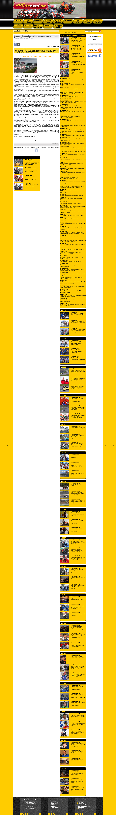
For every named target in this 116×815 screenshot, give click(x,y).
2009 (64, 769)
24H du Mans (54, 805)
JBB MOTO (81, 808)
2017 (64, 538)
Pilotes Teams (54, 802)
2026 (64, 310)
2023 (64, 395)
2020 (64, 481)
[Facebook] (15, 45)
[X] (18, 45)
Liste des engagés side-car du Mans (37, 140)
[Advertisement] (95, 86)
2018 (64, 509)
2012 (64, 683)
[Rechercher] (100, 31)
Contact (33, 808)
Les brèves (18, 31)
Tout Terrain (81, 801)
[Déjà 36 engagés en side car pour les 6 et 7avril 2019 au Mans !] (25, 72)
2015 (64, 595)
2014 (64, 623)
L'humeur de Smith (83, 799)
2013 (64, 653)
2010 (64, 740)
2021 (64, 453)
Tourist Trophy (54, 807)
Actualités (53, 801)
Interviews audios (82, 805)
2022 (64, 424)
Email (94, 39)
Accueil (28, 808)
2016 (64, 566)
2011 (64, 712)
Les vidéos (81, 803)
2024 (64, 367)
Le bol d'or (53, 806)
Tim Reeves (39, 81)
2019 (27, 31)
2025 (64, 339)
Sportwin (80, 802)
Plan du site (31, 806)
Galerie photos (54, 803)
